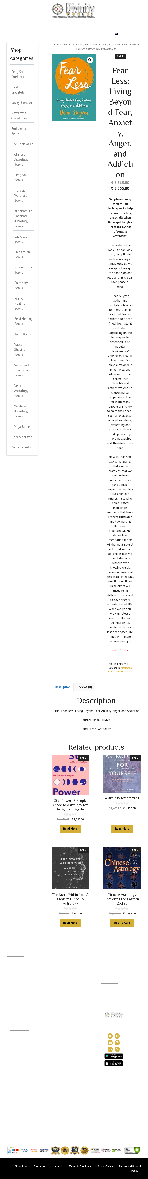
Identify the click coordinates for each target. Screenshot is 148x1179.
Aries (10, 959)
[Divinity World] (73, 10)
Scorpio (11, 996)
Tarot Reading (65, 1055)
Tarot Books (23, 334)
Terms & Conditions (80, 1166)
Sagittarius (13, 1001)
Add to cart (122, 923)
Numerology (120, 24)
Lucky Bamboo (21, 102)
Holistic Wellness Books (20, 195)
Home (22, 24)
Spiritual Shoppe (99, 33)
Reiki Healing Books (23, 321)
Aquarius (12, 1012)
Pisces (11, 1017)
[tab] (63, 687)
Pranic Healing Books (19, 303)
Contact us (40, 1166)
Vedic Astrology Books (21, 390)
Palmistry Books (21, 285)
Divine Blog (64, 1039)
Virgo (10, 985)
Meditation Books (95, 44)
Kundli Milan (108, 954)
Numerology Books (23, 269)
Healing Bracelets (18, 89)
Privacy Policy (109, 1000)
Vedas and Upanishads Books (22, 370)
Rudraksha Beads (18, 131)
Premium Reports (71, 33)
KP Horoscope (19, 1102)
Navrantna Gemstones (19, 115)
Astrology (37, 24)
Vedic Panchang (66, 1050)
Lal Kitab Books (20, 239)
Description (62, 687)
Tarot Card (26, 33)
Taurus (11, 964)
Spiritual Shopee (66, 1044)
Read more (70, 829)
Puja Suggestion (19, 1069)
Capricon (12, 1007)
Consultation (61, 963)
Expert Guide (46, 33)
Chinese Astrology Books (21, 159)
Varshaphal (107, 965)
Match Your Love (60, 24)
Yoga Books (22, 426)
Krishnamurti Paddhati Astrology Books (23, 218)
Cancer (11, 975)
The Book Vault (73, 44)
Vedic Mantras (65, 1069)
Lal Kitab (15, 1107)
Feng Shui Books (21, 177)
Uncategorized (21, 437)
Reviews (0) (84, 687)
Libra (10, 990)
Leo (9, 980)
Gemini (11, 969)
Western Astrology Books (21, 411)
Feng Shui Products (18, 74)
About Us (106, 986)
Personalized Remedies (92, 24)
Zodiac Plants (21, 447)
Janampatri (107, 959)
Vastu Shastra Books (19, 349)
